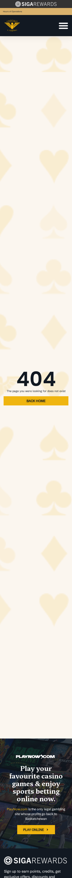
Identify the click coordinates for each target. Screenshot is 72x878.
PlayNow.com (17, 809)
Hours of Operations (12, 11)
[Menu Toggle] (63, 26)
